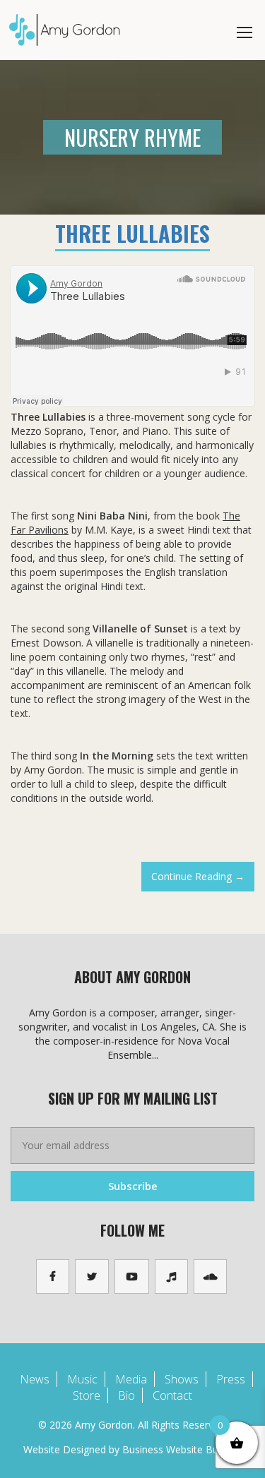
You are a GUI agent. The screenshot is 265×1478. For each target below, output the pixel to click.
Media (131, 1379)
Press (230, 1379)
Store (86, 1395)
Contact (172, 1395)
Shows (182, 1379)
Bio (126, 1395)
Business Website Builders (182, 1449)
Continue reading (202, 880)
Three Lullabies (132, 233)
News (34, 1379)
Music (82, 1379)
